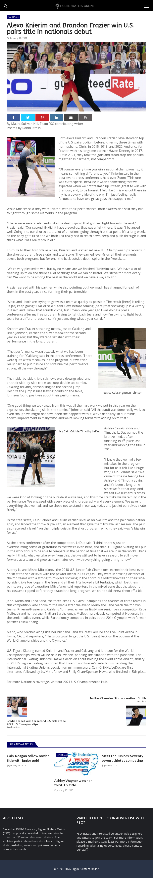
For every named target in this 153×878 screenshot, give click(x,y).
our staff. (82, 849)
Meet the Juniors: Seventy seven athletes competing (122, 758)
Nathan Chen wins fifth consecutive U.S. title (118, 698)
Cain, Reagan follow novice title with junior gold (28, 758)
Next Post (141, 701)
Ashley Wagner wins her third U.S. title (73, 782)
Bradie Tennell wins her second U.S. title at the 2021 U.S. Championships (36, 722)
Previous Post (13, 727)
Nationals (13, 17)
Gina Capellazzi (104, 841)
